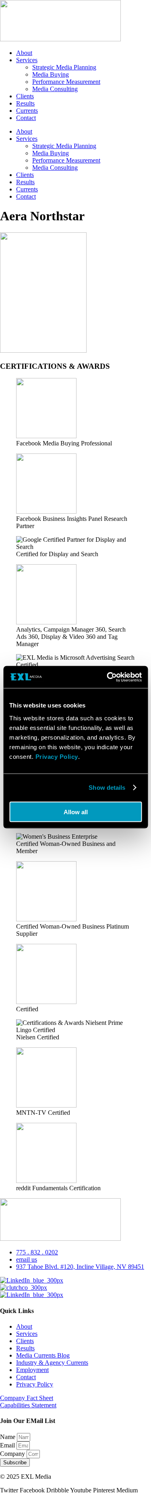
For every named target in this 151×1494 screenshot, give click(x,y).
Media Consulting (55, 88)
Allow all (76, 811)
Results (25, 103)
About (24, 52)
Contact (26, 117)
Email (8, 1445)
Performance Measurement (66, 81)
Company (13, 1453)
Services (26, 60)
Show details (107, 787)
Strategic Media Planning (64, 67)
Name (8, 1436)
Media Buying (50, 74)
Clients (25, 96)
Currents (27, 110)
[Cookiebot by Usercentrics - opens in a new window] (107, 677)
